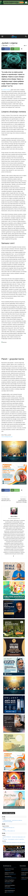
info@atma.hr (8, 870)
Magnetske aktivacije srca (8, 827)
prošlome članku (6, 89)
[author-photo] (14, 514)
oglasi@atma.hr (12, 874)
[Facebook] (14, 556)
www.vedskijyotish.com (6, 436)
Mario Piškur (5, 45)
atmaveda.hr (24, 879)
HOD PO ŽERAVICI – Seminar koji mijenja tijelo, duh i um (13, 837)
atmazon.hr (23, 875)
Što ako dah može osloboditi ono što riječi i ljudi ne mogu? (13, 843)
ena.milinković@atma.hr (10, 888)
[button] (2, 36)
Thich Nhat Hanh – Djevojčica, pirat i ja (5, 499)
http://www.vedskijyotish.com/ (14, 518)
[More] (21, 48)
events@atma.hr (8, 883)
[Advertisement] (14, 20)
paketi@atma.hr (10, 892)
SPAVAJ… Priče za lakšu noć (9, 831)
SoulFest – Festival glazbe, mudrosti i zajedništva (13, 839)
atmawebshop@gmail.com (10, 877)
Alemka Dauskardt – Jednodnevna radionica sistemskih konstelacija (12, 821)
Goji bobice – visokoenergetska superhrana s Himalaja (21, 500)
